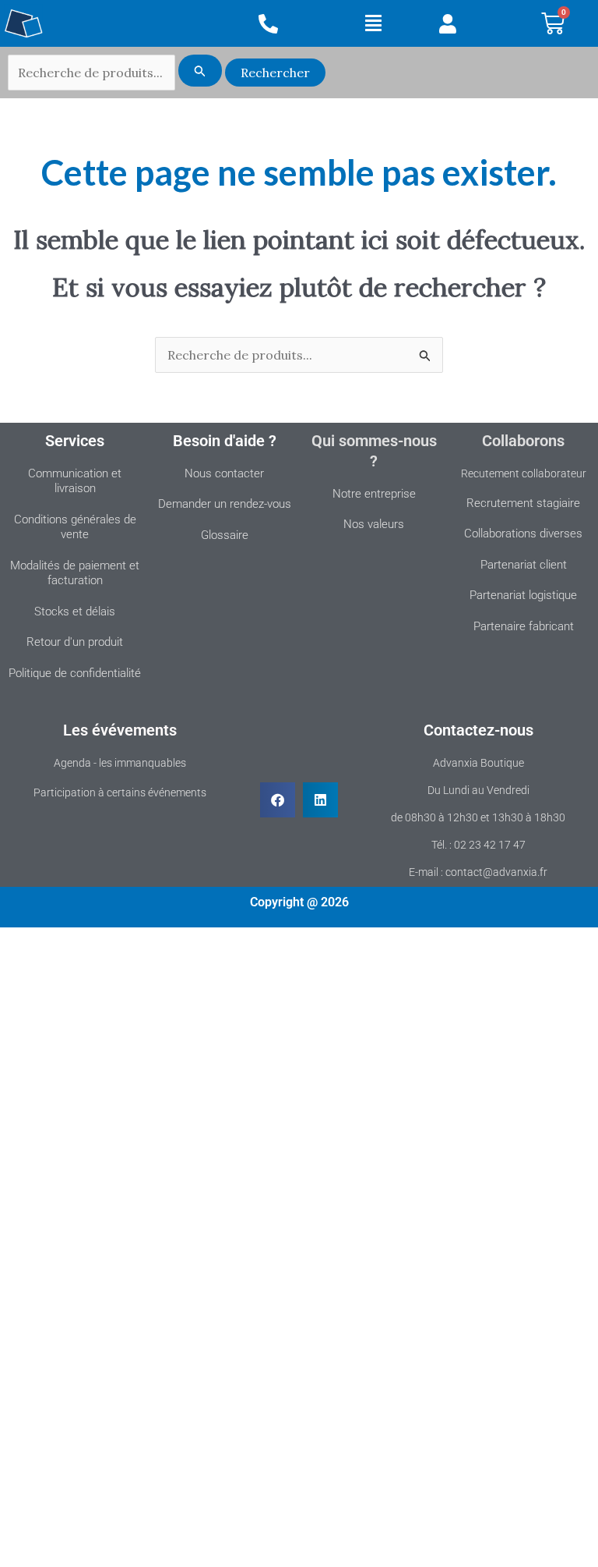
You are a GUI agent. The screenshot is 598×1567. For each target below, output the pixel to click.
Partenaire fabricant (523, 626)
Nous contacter (224, 473)
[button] (374, 23)
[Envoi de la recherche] (200, 71)
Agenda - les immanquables (120, 763)
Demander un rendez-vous (224, 504)
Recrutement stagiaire (523, 503)
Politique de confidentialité (75, 673)
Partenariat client (523, 565)
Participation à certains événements (119, 792)
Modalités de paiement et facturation (74, 573)
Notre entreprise (374, 494)
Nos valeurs (373, 524)
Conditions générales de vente (75, 527)
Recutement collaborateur (523, 473)
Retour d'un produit (74, 642)
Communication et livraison (74, 481)
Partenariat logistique (523, 595)
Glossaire (224, 535)
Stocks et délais (74, 611)
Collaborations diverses (523, 533)
